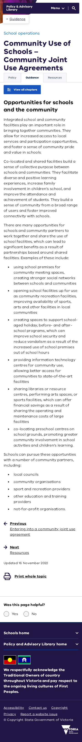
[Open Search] (73, 8)
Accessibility (14, 708)
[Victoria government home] (70, 730)
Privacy (10, 714)
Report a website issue (38, 714)
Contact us (38, 708)
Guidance (17, 19)
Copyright (59, 708)
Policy (12, 77)
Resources (55, 77)
